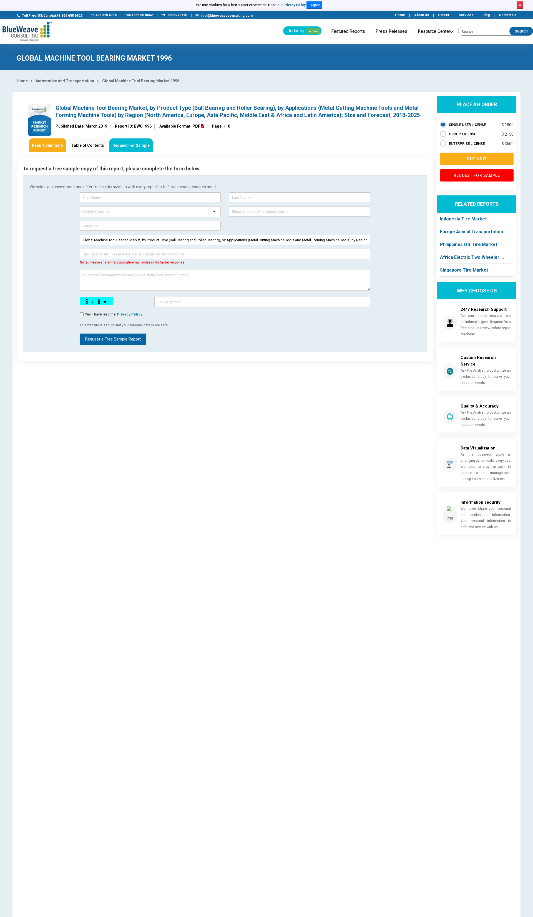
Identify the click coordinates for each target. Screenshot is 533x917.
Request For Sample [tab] (131, 145)
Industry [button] (303, 30)
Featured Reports (348, 31)
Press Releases (391, 31)
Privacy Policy (294, 5)
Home (400, 15)
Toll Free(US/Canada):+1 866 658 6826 (52, 16)
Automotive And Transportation (65, 81)
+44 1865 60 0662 (139, 15)
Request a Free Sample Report (113, 339)
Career (443, 15)
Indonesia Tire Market (463, 219)
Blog (486, 15)
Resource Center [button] (434, 31)
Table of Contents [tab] (87, 145)
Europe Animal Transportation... (473, 231)
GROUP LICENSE (462, 134)
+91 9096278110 (174, 15)
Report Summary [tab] (47, 145)
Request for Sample (477, 175)
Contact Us (507, 15)
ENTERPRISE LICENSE (467, 143)
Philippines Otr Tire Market (468, 244)
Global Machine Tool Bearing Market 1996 (140, 81)
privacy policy (129, 314)
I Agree (314, 5)
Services (466, 15)
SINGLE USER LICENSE (467, 125)
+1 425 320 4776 (104, 15)
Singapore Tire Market (464, 270)
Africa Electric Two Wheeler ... (472, 257)
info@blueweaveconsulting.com (227, 16)
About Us (421, 15)
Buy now (476, 158)
